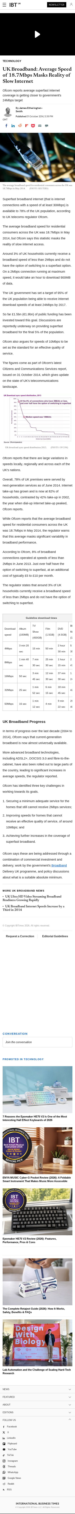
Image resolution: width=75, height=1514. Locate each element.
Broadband (59, 865)
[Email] (40, 125)
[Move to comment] (46, 125)
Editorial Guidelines (55, 936)
